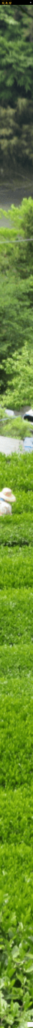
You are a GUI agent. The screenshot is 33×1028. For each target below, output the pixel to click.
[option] (16, 514)
